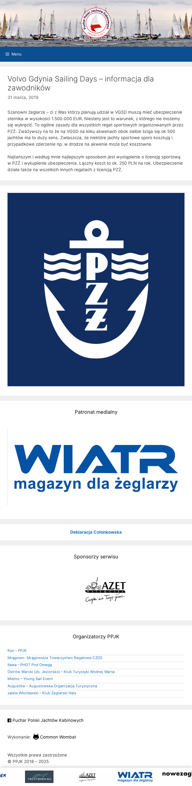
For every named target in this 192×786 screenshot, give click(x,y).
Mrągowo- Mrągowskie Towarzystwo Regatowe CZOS (55, 658)
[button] (96, 467)
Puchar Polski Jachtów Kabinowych (47, 720)
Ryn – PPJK (17, 650)
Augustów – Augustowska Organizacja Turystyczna (52, 686)
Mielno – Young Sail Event (30, 679)
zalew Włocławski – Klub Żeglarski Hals (42, 693)
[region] (96, 467)
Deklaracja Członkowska (96, 532)
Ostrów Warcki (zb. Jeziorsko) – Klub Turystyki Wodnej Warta (61, 672)
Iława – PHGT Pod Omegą (30, 665)
